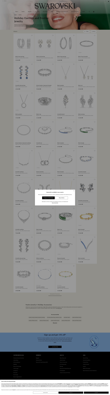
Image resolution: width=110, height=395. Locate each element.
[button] (73, 190)
